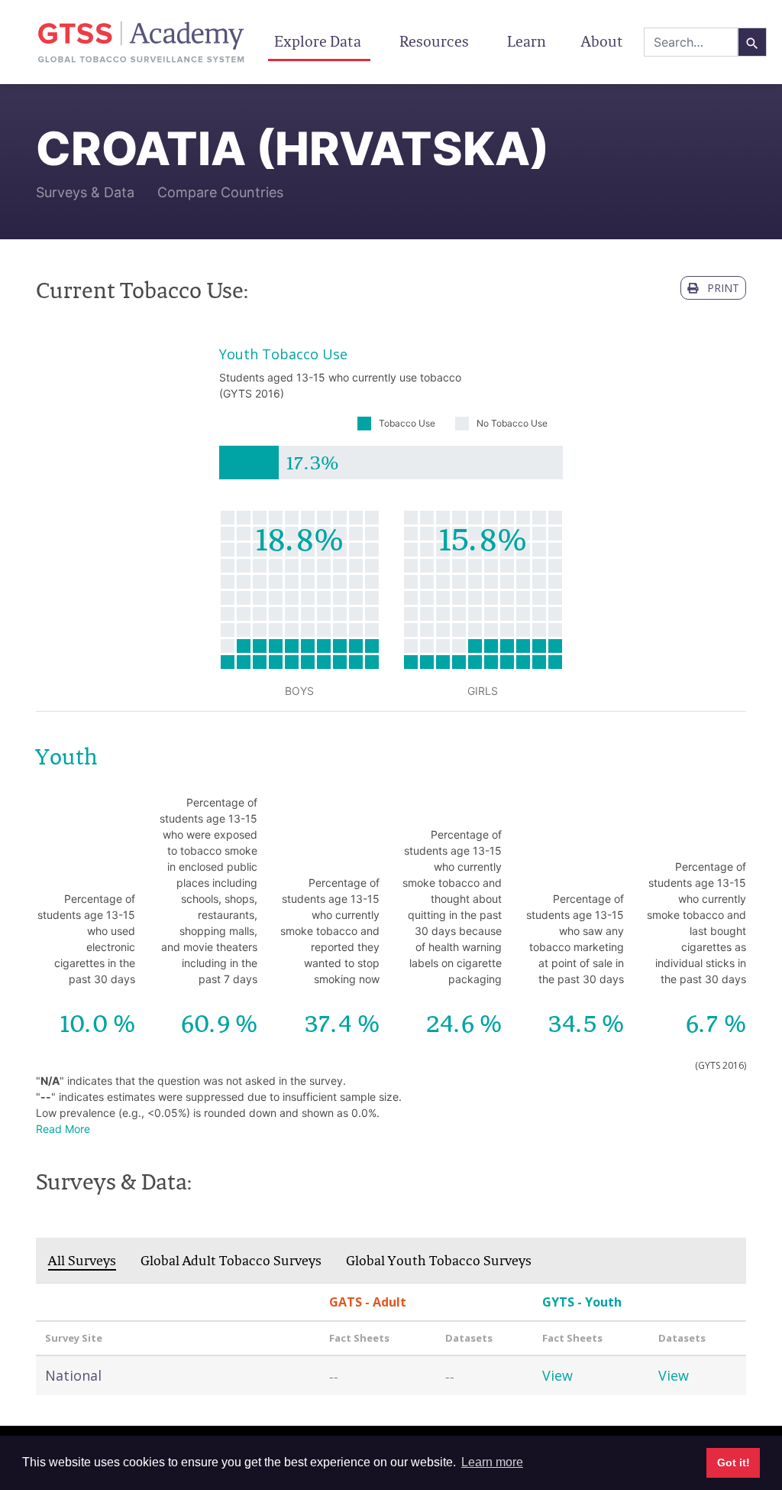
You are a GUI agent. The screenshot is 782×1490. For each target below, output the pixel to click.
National (73, 1375)
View (557, 1375)
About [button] (603, 41)
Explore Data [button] (319, 41)
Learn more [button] (492, 1462)
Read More (63, 1128)
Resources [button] (435, 41)
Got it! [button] (733, 1462)
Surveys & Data (85, 192)
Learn (526, 41)
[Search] (752, 42)
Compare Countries (220, 192)
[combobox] (691, 42)
